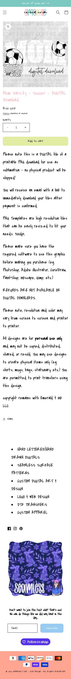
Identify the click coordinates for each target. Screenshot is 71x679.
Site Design (35, 671)
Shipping (6, 113)
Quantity (7, 119)
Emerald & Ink (20, 671)
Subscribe (52, 628)
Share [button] (10, 419)
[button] (5, 12)
